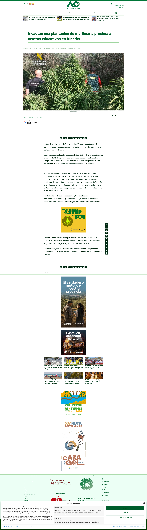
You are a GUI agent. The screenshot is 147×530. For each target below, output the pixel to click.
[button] (143, 503)
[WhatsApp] (102, 492)
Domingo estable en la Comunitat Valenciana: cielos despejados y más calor (52, 381)
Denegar (125, 512)
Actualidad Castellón (118, 116)
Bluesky (106, 498)
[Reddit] (83, 138)
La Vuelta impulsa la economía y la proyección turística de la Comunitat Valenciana (108, 18)
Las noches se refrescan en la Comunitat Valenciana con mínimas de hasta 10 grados (72, 381)
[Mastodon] (76, 138)
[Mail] (102, 487)
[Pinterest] (86, 138)
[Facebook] (69, 138)
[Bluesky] (78, 138)
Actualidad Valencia (80, 500)
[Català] (30, 3)
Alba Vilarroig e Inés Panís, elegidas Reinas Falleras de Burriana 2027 (92, 381)
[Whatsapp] (64, 138)
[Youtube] (102, 495)
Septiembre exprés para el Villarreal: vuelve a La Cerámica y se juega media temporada (73, 367)
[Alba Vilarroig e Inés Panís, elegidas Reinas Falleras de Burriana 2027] (94, 375)
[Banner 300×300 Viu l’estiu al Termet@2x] (73, 403)
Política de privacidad (21, 526)
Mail (105, 487)
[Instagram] (66, 138)
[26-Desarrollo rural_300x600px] (73, 327)
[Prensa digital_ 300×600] (73, 445)
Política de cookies (8, 526)
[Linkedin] (81, 138)
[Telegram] (73, 138)
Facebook (106, 479)
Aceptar (125, 508)
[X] (71, 138)
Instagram (106, 481)
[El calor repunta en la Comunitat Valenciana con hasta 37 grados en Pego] (25, 18)
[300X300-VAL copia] (73, 232)
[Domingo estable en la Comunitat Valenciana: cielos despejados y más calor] (53, 375)
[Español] (32, 3)
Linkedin (106, 484)
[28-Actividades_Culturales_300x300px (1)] (73, 354)
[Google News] (61, 138)
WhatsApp (106, 492)
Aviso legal (31, 526)
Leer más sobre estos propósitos (136, 526)
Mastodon (106, 500)
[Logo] (73, 5)
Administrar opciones (125, 517)
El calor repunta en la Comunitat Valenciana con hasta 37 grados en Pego (53, 367)
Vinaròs (46, 272)
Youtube (106, 495)
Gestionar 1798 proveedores (119, 526)
